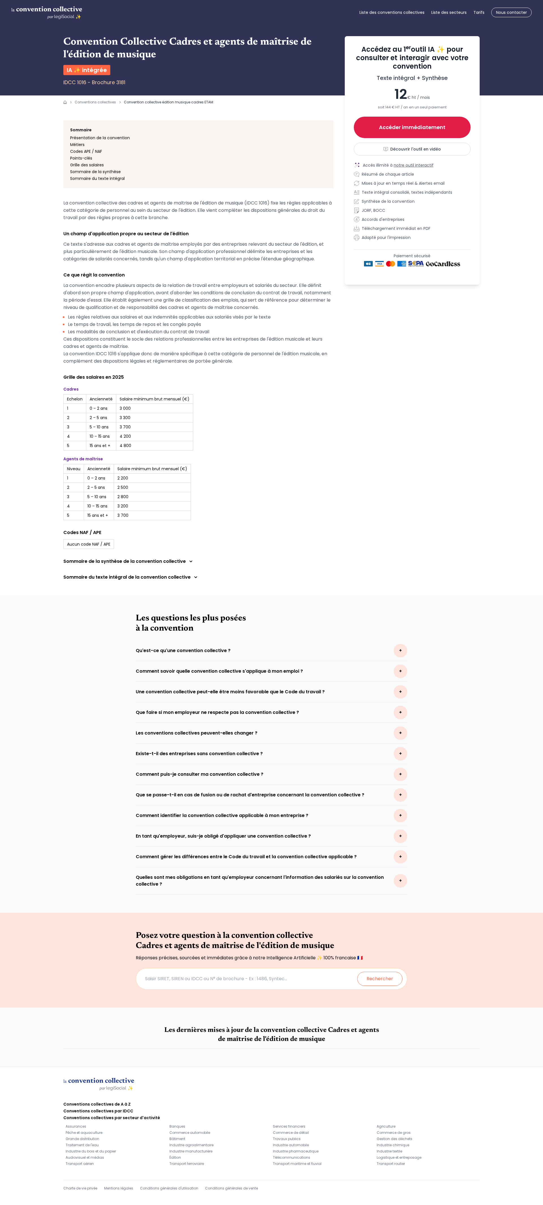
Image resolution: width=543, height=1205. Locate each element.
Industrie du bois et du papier (91, 1151)
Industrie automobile (291, 1145)
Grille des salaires (87, 165)
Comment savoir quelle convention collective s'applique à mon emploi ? (219, 671)
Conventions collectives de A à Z (97, 1104)
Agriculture (386, 1126)
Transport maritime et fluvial (297, 1163)
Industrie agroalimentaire (191, 1145)
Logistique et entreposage (399, 1157)
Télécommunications (291, 1157)
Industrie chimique (393, 1145)
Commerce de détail (291, 1132)
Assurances (76, 1126)
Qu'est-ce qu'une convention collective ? (183, 650)
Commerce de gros (394, 1132)
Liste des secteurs (449, 12)
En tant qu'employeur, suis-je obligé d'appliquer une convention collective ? (223, 836)
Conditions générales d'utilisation (169, 1188)
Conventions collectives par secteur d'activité (111, 1118)
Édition (175, 1157)
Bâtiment (177, 1138)
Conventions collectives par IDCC (98, 1111)
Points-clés (81, 158)
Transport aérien (80, 1163)
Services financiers (289, 1126)
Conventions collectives (95, 102)
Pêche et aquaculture (84, 1132)
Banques (177, 1126)
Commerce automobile (189, 1132)
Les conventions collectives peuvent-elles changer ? (196, 733)
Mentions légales (118, 1188)
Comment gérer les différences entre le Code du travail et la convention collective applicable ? (246, 856)
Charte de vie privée (80, 1188)
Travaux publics (287, 1138)
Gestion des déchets (394, 1138)
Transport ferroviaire (186, 1163)
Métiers (77, 144)
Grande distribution (82, 1138)
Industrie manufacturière (190, 1151)
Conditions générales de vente (231, 1188)
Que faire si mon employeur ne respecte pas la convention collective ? (217, 712)
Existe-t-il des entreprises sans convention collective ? (199, 753)
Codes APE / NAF (86, 151)
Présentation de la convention (100, 138)
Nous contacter (511, 12)
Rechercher (380, 978)
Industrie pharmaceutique (295, 1151)
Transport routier (391, 1163)
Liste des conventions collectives (392, 12)
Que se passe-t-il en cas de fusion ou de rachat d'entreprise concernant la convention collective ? (250, 795)
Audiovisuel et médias (85, 1157)
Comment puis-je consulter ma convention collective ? (199, 774)
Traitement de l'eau (82, 1145)
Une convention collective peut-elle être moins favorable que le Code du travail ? (230, 691)
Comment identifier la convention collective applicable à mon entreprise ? (222, 815)
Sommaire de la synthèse (95, 172)
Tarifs (478, 12)
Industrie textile (389, 1151)
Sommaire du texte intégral (97, 178)
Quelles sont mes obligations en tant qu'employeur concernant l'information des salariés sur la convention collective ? (260, 880)
